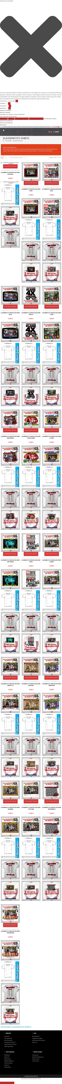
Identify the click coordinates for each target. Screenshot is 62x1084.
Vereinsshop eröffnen (10, 1044)
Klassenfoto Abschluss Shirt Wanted (31, 684)
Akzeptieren (4, 118)
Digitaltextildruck (9, 1061)
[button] (31, 47)
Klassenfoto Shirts (17, 141)
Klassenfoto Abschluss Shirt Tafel (52, 313)
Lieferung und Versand (38, 1040)
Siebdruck (7, 1055)
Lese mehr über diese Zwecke (8, 116)
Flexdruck (7, 1057)
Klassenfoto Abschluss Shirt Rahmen (10, 808)
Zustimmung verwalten (7, 1083)
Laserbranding (8, 1063)
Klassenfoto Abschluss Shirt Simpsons (52, 684)
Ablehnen (11, 118)
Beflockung (7, 1059)
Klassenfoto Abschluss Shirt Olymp (52, 437)
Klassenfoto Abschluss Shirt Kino (31, 190)
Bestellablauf (35, 1036)
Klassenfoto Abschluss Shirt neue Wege (10, 437)
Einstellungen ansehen (21, 118)
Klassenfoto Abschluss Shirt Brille (31, 313)
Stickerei (6, 1065)
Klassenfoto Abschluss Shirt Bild (52, 190)
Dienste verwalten (5, 112)
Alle (60, 157)
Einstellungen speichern (36, 118)
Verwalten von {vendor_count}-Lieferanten (12, 114)
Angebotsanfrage (37, 1038)
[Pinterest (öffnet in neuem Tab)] (54, 127)
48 (55, 157)
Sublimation (7, 1067)
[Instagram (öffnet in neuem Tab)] (56, 127)
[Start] (3, 141)
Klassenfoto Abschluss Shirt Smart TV (10, 684)
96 (57, 157)
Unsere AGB (35, 1061)
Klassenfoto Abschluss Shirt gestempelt (52, 808)
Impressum (3, 125)
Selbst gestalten (8, 1046)
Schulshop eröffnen (9, 1042)
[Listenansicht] (5, 157)
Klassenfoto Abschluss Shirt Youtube (31, 808)
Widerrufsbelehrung (37, 1057)
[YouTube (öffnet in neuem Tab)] (58, 127)
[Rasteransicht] (2, 157)
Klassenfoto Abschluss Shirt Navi (10, 313)
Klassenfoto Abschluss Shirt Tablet (52, 561)
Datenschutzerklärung (6, 121)
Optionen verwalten (5, 110)
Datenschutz (35, 1059)
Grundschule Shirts (5, 170)
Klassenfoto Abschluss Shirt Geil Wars (10, 561)
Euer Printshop (8, 1040)
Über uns (34, 1042)
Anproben (7, 1036)
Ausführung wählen (10, 166)
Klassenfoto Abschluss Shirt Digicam (10, 173)
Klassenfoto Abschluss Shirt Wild (31, 561)
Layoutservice (8, 1038)
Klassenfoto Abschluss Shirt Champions (10, 932)
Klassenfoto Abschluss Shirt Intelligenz (31, 437)
